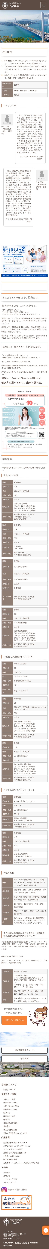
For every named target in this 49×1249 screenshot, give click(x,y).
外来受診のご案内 (10, 1103)
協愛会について (9, 1090)
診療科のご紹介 (9, 1116)
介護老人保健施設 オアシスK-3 (15, 1143)
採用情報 (6, 1176)
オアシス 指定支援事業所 (13, 1149)
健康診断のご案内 (10, 1123)
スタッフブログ (9, 1183)
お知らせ (6, 1172)
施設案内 (6, 1126)
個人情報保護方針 (10, 1130)
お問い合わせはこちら (14, 1020)
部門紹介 (6, 1120)
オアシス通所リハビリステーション (17, 1146)
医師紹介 (6, 1113)
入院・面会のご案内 (11, 1106)
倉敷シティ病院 (9, 1099)
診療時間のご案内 (10, 1109)
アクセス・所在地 (10, 1179)
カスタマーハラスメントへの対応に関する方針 (21, 1163)
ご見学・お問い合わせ (11, 1156)
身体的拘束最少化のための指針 (15, 1133)
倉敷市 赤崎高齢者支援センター (15, 1153)
